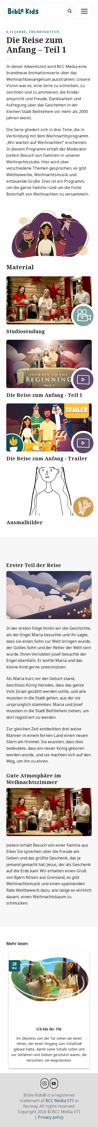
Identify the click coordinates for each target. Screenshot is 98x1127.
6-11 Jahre (16, 31)
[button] (70, 11)
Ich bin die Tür (49, 1029)
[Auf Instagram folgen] (44, 1083)
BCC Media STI (59, 1100)
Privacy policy (51, 1117)
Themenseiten (43, 31)
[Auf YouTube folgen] (54, 1083)
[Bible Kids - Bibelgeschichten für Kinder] (25, 11)
